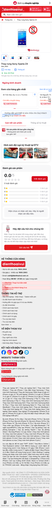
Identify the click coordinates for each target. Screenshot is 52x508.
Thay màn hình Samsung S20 (14, 403)
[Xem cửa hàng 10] (27, 108)
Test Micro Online (41, 444)
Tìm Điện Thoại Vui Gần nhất (16, 283)
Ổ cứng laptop (33, 411)
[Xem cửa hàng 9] (25, 108)
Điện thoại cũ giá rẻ (41, 392)
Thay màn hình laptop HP (12, 409)
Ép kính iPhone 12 (41, 423)
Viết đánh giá (40, 179)
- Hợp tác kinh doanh (9, 340)
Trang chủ (8, 20)
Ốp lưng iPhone (14, 432)
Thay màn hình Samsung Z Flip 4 (27, 399)
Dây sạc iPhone (24, 428)
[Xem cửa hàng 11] (28, 108)
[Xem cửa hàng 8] (24, 108)
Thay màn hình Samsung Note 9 (23, 405)
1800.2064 (22, 269)
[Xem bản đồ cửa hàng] (35, 94)
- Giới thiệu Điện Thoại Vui (11, 343)
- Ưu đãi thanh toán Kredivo (11, 300)
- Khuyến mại (6, 332)
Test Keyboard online (11, 446)
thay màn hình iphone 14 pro (30, 438)
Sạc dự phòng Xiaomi (26, 430)
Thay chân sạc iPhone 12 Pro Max (16, 425)
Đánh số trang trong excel (21, 452)
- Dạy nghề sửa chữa (9, 337)
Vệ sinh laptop (22, 394)
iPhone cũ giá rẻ (9, 394)
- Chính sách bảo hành (9, 308)
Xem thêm (5, 325)
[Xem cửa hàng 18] (37, 108)
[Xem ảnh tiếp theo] (46, 153)
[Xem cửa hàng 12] (29, 108)
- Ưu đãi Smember (8, 305)
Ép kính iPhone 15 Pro (33, 419)
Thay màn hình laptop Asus (34, 409)
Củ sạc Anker (26, 432)
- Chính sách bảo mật (9, 311)
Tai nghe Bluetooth (38, 425)
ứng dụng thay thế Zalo (38, 465)
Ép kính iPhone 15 (21, 421)
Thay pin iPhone (16, 390)
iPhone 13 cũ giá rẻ (35, 396)
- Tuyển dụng (6, 335)
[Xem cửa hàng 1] (15, 108)
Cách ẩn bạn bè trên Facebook (15, 456)
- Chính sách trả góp (9, 316)
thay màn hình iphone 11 (15, 434)
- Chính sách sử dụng (9, 313)
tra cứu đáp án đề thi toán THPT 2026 (18, 444)
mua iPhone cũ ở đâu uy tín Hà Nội (16, 463)
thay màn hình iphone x (32, 436)
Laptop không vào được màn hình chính (26, 453)
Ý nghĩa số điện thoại (31, 450)
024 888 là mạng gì (29, 446)
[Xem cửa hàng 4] (19, 108)
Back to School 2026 (40, 461)
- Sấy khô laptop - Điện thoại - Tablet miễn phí (18, 297)
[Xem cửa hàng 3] (17, 108)
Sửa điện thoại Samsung (34, 390)
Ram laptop (13, 411)
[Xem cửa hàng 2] (16, 108)
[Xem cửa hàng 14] (32, 108)
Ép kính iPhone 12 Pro (24, 423)
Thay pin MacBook (41, 407)
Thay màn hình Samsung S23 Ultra (34, 401)
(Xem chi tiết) (20, 115)
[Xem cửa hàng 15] (33, 108)
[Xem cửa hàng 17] (36, 108)
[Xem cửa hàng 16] (35, 108)
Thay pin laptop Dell (28, 388)
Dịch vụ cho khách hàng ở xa (16, 288)
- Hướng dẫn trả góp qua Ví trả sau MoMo (16, 302)
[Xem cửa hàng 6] (21, 108)
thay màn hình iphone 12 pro (29, 440)
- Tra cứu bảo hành (8, 319)
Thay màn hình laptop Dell (22, 407)
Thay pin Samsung (25, 392)
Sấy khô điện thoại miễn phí (34, 413)
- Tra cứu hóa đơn (8, 322)
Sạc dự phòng (37, 428)
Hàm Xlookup (37, 452)
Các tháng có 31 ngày (25, 448)
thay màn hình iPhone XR (35, 434)
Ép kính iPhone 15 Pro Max (13, 419)
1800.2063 (23, 272)
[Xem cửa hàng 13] (31, 108)
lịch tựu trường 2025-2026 (20, 461)
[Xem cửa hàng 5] (20, 108)
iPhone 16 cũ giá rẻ (15, 413)
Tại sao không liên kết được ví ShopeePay (23, 459)
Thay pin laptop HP (10, 388)
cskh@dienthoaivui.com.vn (17, 276)
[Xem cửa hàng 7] (23, 108)
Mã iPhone (40, 448)
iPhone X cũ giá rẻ (36, 394)
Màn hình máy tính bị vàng (38, 454)
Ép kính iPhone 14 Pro (38, 421)
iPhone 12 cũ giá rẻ (20, 396)
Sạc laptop (23, 411)
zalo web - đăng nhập (20, 465)
